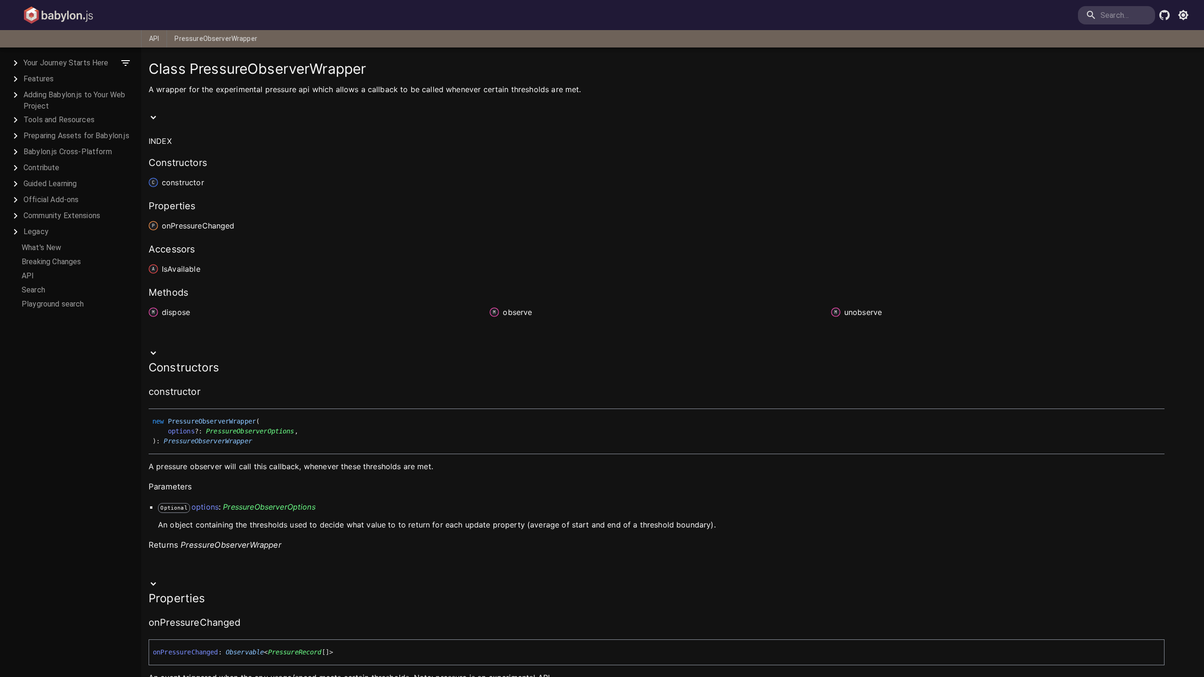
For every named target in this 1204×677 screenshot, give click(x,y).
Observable (245, 652)
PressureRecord (295, 652)
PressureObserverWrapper (215, 38)
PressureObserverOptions (250, 431)
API (154, 38)
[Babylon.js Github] (1164, 15)
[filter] (126, 63)
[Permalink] (206, 392)
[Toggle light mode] (1183, 15)
